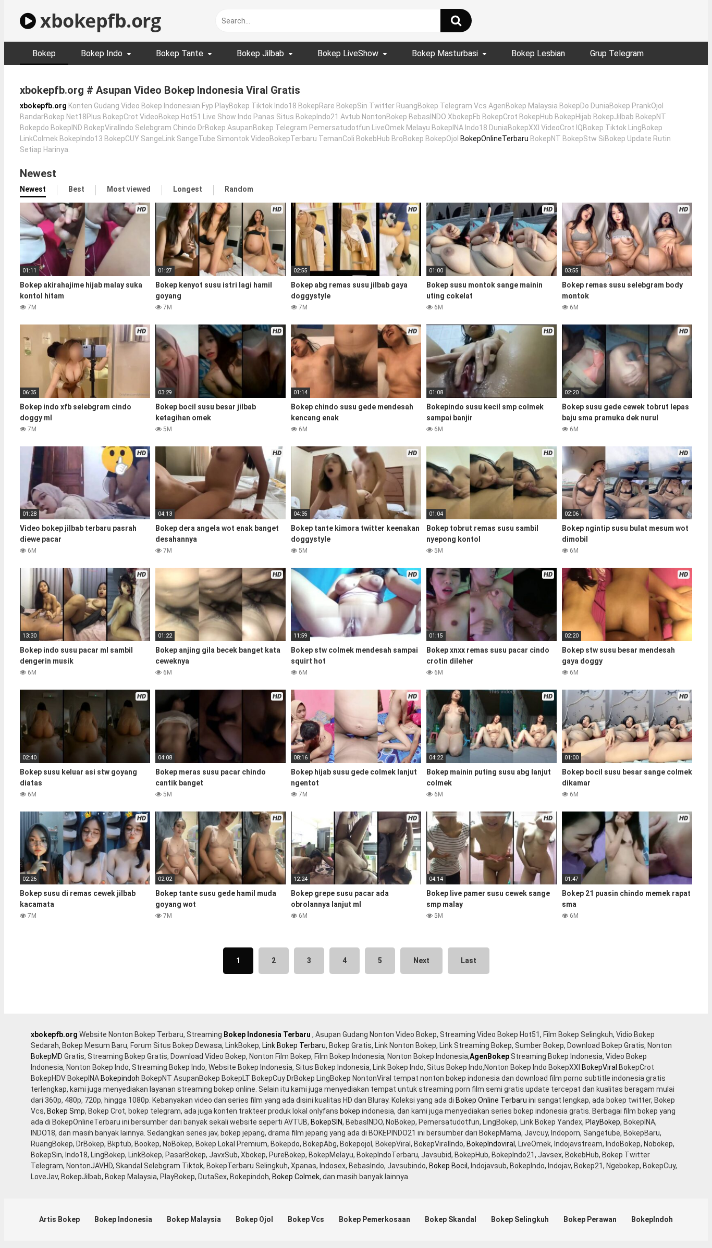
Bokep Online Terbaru (491, 1100)
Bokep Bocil (448, 1166)
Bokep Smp (66, 1111)
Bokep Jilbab (260, 53)
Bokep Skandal (450, 1219)
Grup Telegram (617, 53)
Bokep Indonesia (123, 1219)
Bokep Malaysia (194, 1219)
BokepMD (47, 1056)
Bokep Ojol (254, 1219)
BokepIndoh (652, 1219)
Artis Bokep (59, 1219)
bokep (350, 1111)
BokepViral (599, 1067)
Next (421, 960)
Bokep (44, 53)
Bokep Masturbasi (445, 53)
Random (239, 189)
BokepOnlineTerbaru (494, 138)
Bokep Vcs (306, 1219)
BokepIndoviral (491, 1144)
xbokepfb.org (98, 20)
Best (76, 189)
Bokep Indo (101, 53)
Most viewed (129, 189)
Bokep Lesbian (538, 53)
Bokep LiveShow (347, 53)
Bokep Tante (179, 53)
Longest (187, 189)
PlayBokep (602, 1122)
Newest (33, 189)
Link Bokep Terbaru (294, 1045)
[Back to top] (677, 1216)
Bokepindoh (120, 1078)
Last (468, 960)
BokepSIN (326, 1122)
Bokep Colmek (296, 1176)
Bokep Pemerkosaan (374, 1219)
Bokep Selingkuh (520, 1219)
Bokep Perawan (590, 1219)
